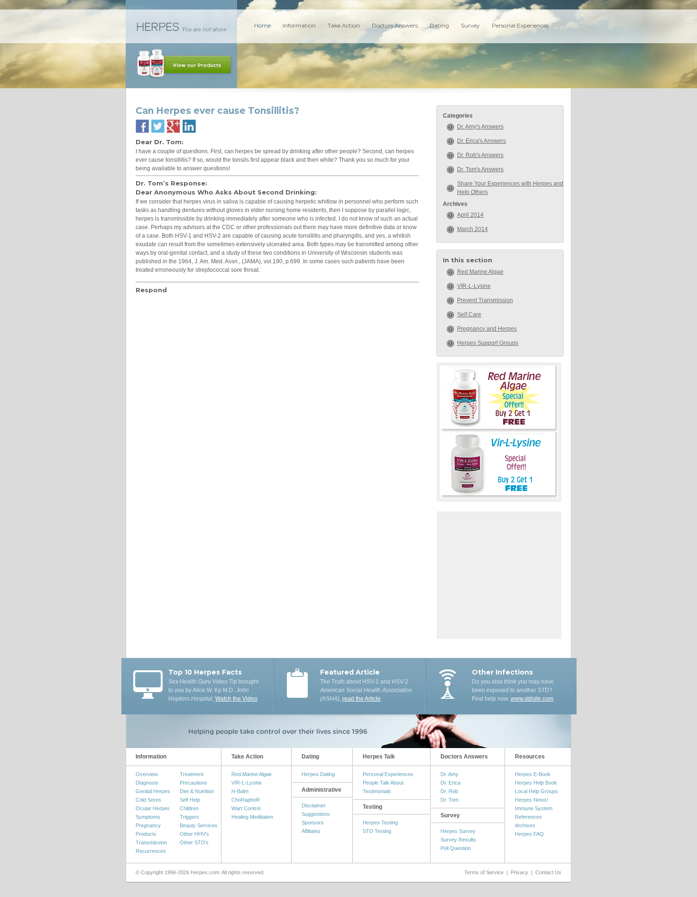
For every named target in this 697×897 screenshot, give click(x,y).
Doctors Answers (395, 25)
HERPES (181, 26)
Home (262, 25)
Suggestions (316, 814)
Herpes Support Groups (487, 343)
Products (146, 834)
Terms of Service (484, 872)
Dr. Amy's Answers (480, 126)
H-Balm (239, 791)
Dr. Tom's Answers (480, 169)
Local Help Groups (536, 791)
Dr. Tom (449, 800)
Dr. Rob (449, 791)
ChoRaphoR (245, 800)
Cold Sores (148, 800)
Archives (525, 825)
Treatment (191, 774)
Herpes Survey (458, 831)
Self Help (190, 800)
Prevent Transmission (485, 300)
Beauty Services (199, 825)
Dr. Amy (449, 774)
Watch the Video (236, 698)
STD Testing (377, 831)
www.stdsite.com (532, 698)
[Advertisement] (499, 574)
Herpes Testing (380, 822)
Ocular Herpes (153, 808)
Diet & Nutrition (197, 791)
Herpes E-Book (532, 774)
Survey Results (458, 839)
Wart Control (245, 808)
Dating (439, 25)
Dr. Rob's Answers (480, 155)
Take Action (344, 25)
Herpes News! (531, 800)
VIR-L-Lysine (474, 286)
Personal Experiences (520, 25)
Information (299, 25)
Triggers (189, 817)
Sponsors (313, 822)
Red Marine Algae (480, 271)
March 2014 (472, 229)
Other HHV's (194, 834)
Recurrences (151, 851)
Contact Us (548, 872)
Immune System (533, 808)
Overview (147, 774)
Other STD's (194, 842)
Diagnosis (147, 783)
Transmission (151, 842)
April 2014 (470, 215)
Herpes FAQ (529, 834)
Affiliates (311, 831)
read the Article (361, 698)
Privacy (519, 872)
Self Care (469, 314)
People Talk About (383, 783)
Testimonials (377, 791)
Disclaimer (314, 805)
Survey (470, 25)
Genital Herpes (153, 791)
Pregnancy (148, 825)
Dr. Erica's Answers (481, 141)
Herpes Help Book (536, 783)
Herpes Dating (318, 774)
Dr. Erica (450, 783)
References (528, 817)
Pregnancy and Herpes (487, 328)
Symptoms (148, 817)
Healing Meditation (252, 817)
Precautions (193, 783)
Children (189, 808)
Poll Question (455, 848)
